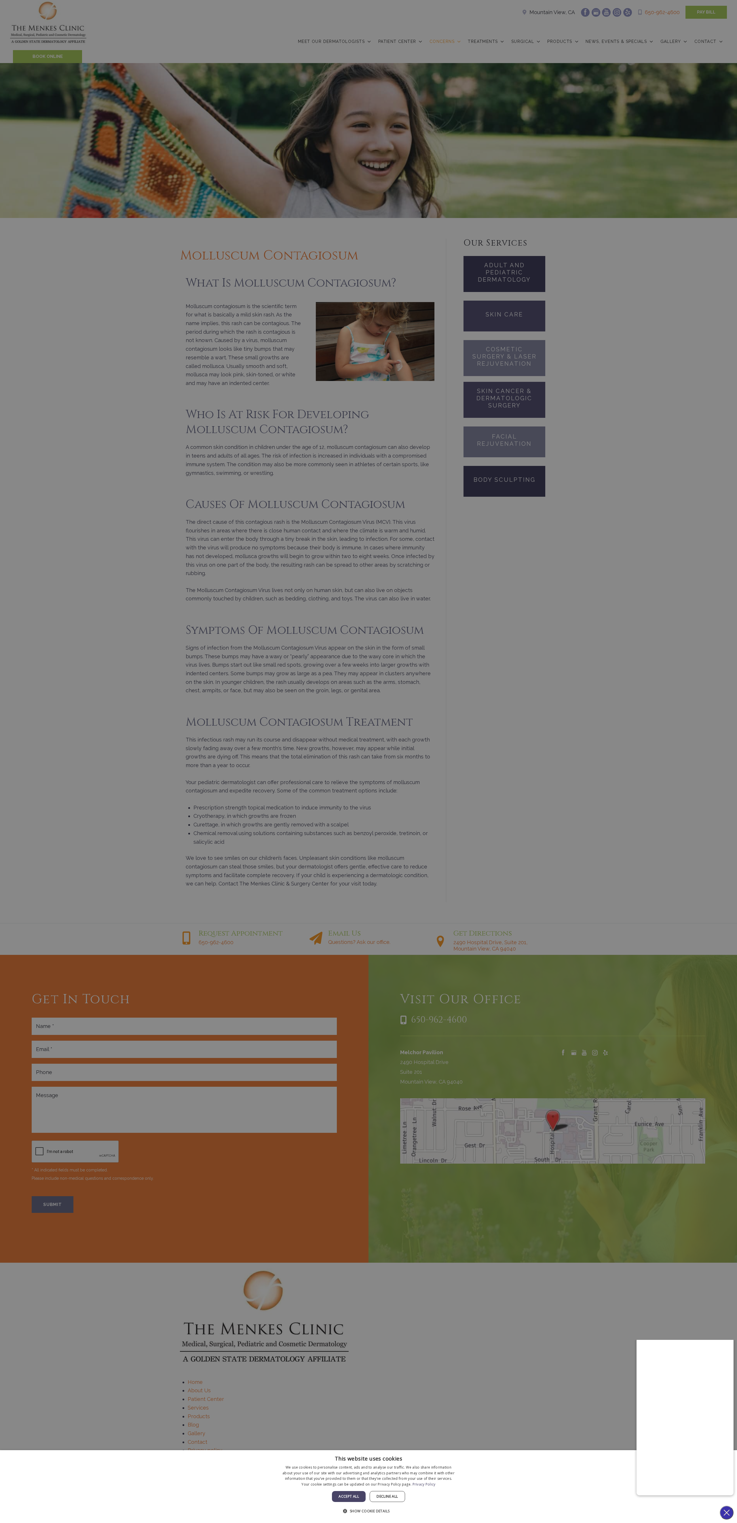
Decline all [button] (387, 1496)
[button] (368, 1511)
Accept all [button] (349, 1496)
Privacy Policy (424, 1484)
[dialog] (368, 1486)
